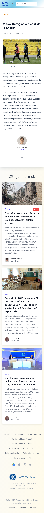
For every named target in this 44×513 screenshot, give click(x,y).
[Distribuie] (22, 158)
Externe (8, 209)
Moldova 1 (7, 434)
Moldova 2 (20, 434)
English (33, 508)
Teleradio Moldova (31, 453)
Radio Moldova (34, 434)
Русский (22, 508)
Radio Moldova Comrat (19, 448)
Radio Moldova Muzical (22, 444)
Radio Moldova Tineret (22, 439)
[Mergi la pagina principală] (5, 3)
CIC (33, 448)
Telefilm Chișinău (12, 453)
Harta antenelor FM (22, 458)
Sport (5, 15)
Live (12, 4)
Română (11, 508)
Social (7, 295)
